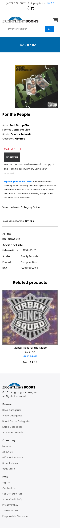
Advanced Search (12, 432)
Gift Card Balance (12, 457)
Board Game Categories (16, 421)
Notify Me (12, 157)
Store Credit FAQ (12, 499)
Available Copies (13, 221)
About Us (7, 451)
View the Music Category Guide (21, 207)
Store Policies (10, 463)
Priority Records (21, 134)
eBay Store (8, 468)
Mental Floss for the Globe (30, 348)
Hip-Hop (32, 45)
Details (29, 221)
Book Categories (11, 410)
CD (22, 45)
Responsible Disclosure (15, 516)
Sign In (6, 482)
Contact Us (9, 488)
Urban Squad (30, 356)
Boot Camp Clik (19, 125)
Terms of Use (10, 510)
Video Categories (12, 415)
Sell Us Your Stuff (12, 493)
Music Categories (12, 426)
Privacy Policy (10, 505)
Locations (8, 446)
